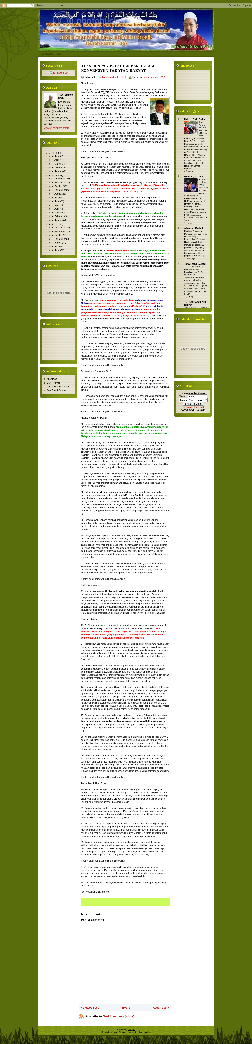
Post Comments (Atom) (118, 1016)
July (57, 197)
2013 (55, 153)
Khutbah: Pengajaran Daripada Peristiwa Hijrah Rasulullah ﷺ (195, 234)
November (60, 182)
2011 (55, 224)
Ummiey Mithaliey (119, 1032)
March (58, 164)
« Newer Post (90, 1007)
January (59, 171)
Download (187, 407)
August (58, 194)
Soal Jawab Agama (56, 390)
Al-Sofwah (52, 379)
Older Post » (161, 1007)
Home (126, 1007)
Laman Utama (51, 53)
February (59, 167)
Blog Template (144, 1032)
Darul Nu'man (54, 383)
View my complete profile (56, 128)
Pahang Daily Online (194, 119)
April (57, 160)
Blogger (131, 1029)
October (59, 186)
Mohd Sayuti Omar (194, 176)
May (57, 205)
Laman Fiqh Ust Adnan (58, 386)
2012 (55, 175)
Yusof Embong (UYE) (154, 77)
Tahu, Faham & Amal (195, 263)
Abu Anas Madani (193, 228)
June (57, 156)
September (60, 190)
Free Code (199, 407)
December (60, 178)
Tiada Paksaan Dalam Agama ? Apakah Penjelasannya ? (194, 269)
